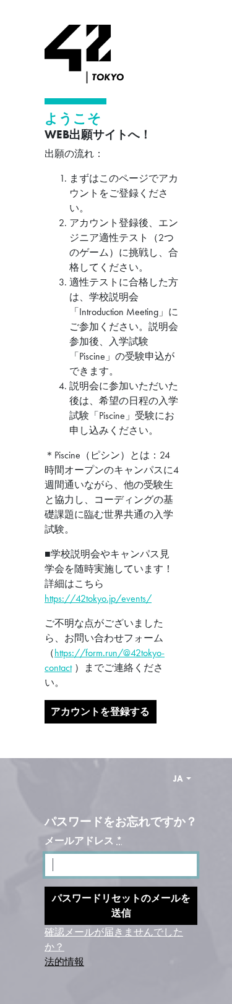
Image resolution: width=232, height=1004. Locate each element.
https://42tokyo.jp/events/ (98, 598)
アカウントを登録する (100, 711)
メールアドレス (83, 840)
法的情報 (64, 961)
